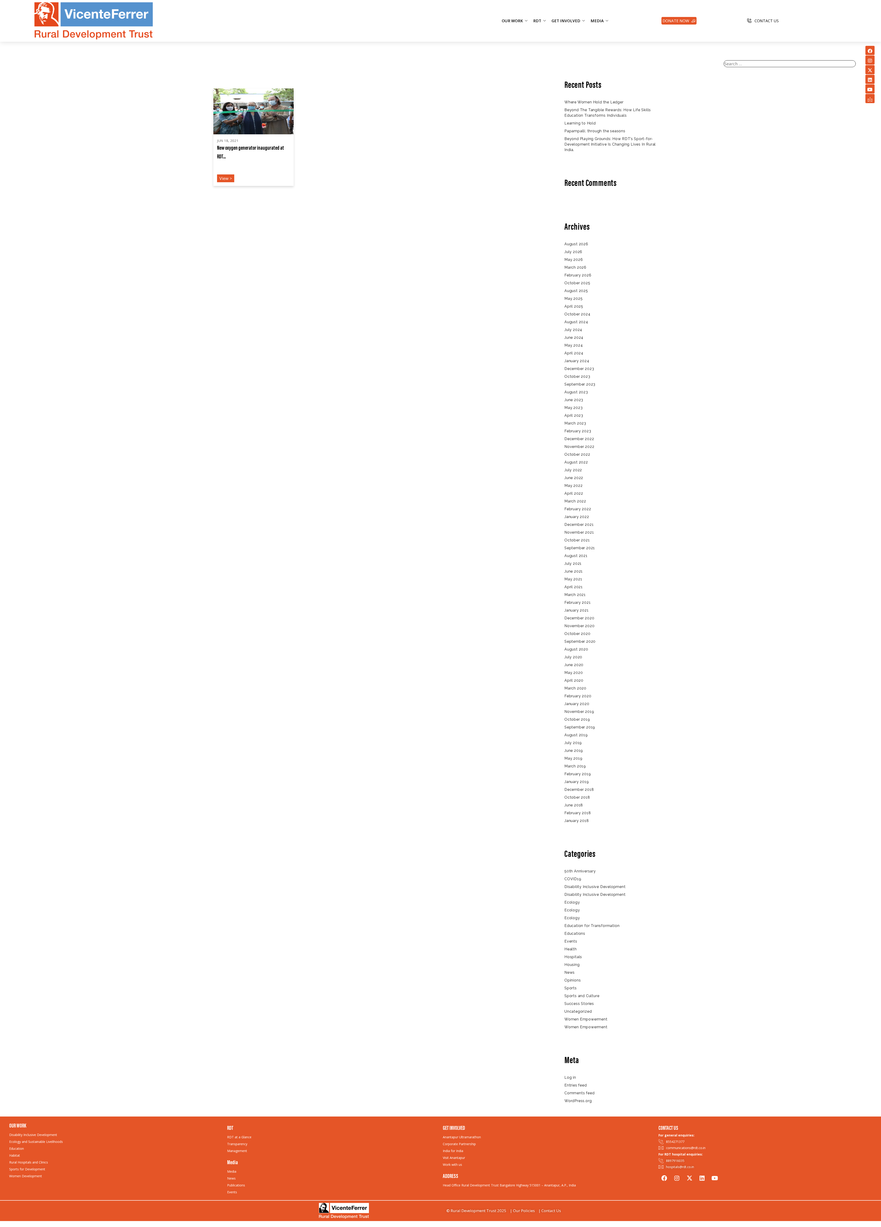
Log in (570, 1077)
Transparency (237, 1144)
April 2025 (573, 306)
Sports (570, 988)
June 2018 (573, 805)
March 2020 (575, 688)
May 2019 (573, 758)
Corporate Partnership (459, 1144)
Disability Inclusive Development (595, 887)
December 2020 (579, 618)
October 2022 (577, 454)
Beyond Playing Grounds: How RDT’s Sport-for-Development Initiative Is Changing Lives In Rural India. (610, 144)
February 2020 (577, 696)
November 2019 (579, 711)
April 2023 (573, 415)
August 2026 (576, 244)
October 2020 (577, 633)
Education (16, 1148)
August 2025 (576, 291)
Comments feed (579, 1093)
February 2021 (577, 602)
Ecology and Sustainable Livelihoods (36, 1141)
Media (231, 1171)
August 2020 (576, 649)
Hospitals (573, 957)
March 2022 (575, 501)
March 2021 (575, 595)
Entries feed (575, 1085)
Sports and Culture (581, 996)
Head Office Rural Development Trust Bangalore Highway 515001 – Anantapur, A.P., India (509, 1185)
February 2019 (577, 774)
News (569, 972)
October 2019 (577, 719)
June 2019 (573, 750)
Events (570, 941)
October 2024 (577, 314)
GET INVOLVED (566, 20)
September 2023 (579, 384)
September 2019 (579, 727)
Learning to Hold (580, 123)
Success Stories (579, 1003)
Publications (236, 1185)
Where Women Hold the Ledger (594, 102)
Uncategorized (578, 1011)
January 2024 (576, 361)
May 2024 (573, 345)
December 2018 (579, 789)
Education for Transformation (591, 926)
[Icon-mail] (870, 98)
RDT (537, 20)
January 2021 (576, 610)
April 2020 (573, 680)
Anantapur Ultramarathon (462, 1137)
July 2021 (573, 563)
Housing (572, 964)
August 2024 (576, 322)
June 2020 (573, 665)
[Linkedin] (870, 79)
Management (237, 1151)
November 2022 (579, 446)
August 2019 (576, 735)
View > (225, 178)
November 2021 (579, 532)
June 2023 (573, 400)
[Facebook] (870, 50)
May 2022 (573, 485)
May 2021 (573, 579)
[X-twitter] (870, 69)
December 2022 (579, 439)
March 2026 (575, 267)
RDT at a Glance (239, 1137)
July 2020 (573, 657)
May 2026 (573, 259)
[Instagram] (870, 60)
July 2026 (573, 252)
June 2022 (573, 478)
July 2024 (573, 330)
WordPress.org (578, 1101)
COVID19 (572, 879)
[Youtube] (870, 89)
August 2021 (576, 556)
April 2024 (573, 353)
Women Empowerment (586, 1019)
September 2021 (579, 548)
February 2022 (577, 509)
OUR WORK (512, 20)
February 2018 (577, 813)
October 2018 (577, 797)
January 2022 (576, 517)
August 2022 (576, 462)
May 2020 (573, 672)
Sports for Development (27, 1169)
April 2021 (573, 587)
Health (570, 949)
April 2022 (573, 493)
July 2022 (573, 470)
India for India (453, 1151)
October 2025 (577, 283)
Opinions (572, 980)
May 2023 (573, 407)
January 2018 (576, 821)
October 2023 (577, 376)
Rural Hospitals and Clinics (28, 1162)
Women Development (25, 1176)
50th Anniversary (580, 871)
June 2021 (573, 571)
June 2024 (573, 337)
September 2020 (580, 641)
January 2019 (576, 782)
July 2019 (573, 743)
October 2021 (577, 540)
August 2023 (576, 392)
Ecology (572, 902)
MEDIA (597, 20)
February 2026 (577, 275)
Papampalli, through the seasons (594, 131)
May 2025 (573, 298)
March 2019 (575, 766)
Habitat (14, 1155)
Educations (574, 933)
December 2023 (579, 369)
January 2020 (576, 704)
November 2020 (579, 626)
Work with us (452, 1164)
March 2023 (575, 423)
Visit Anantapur (454, 1157)
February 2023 (577, 431)
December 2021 (579, 524)
